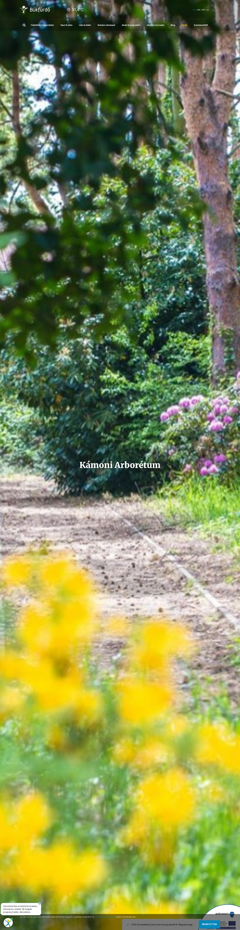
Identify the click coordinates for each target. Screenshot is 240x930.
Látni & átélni (85, 25)
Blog (173, 25)
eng (198, 10)
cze (207, 10)
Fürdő (184, 25)
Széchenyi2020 (201, 25)
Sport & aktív (66, 25)
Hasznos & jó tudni (155, 25)
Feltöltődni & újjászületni (42, 25)
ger (203, 10)
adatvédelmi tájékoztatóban (105, 917)
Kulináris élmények (106, 25)
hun (194, 10)
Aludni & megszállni (131, 25)
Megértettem (209, 924)
